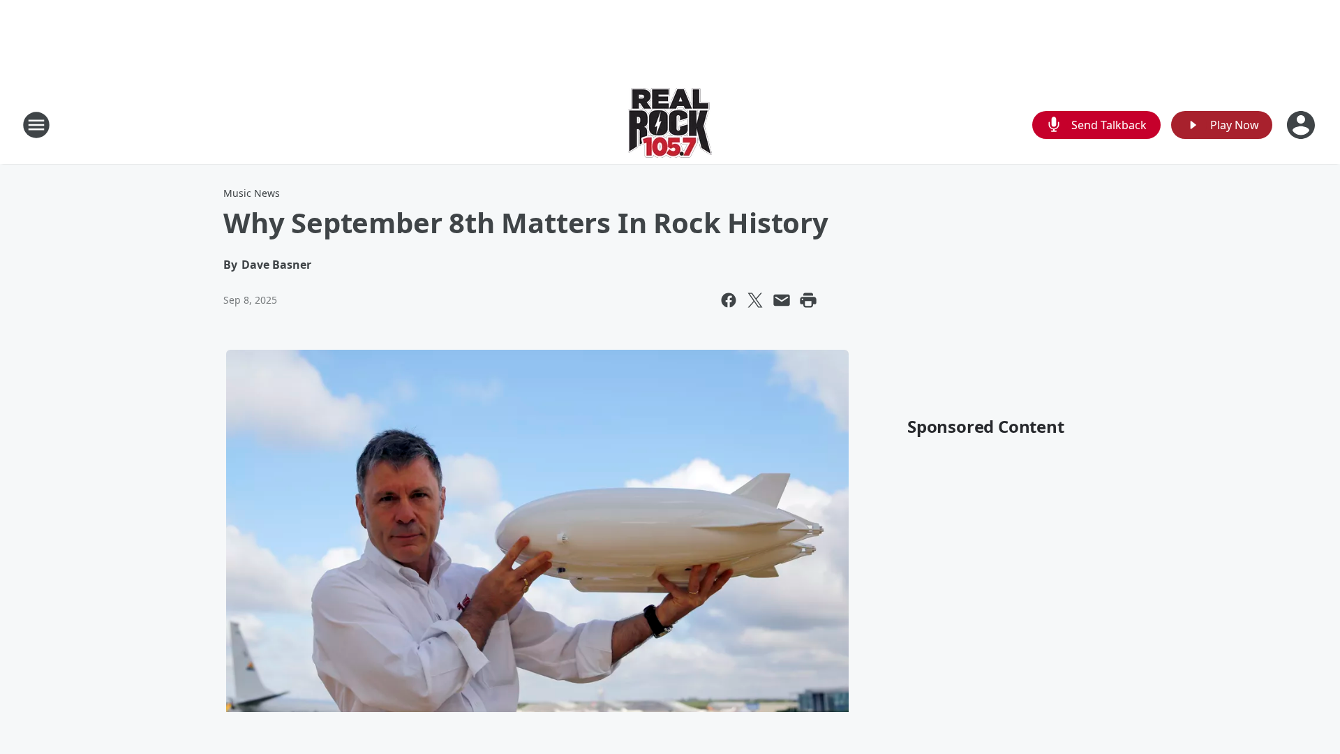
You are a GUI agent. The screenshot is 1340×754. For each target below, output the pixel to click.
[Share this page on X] (755, 300)
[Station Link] (670, 124)
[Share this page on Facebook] (728, 300)
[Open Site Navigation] (36, 125)
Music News (251, 193)
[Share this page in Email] (781, 300)
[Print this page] (808, 300)
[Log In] (1302, 125)
